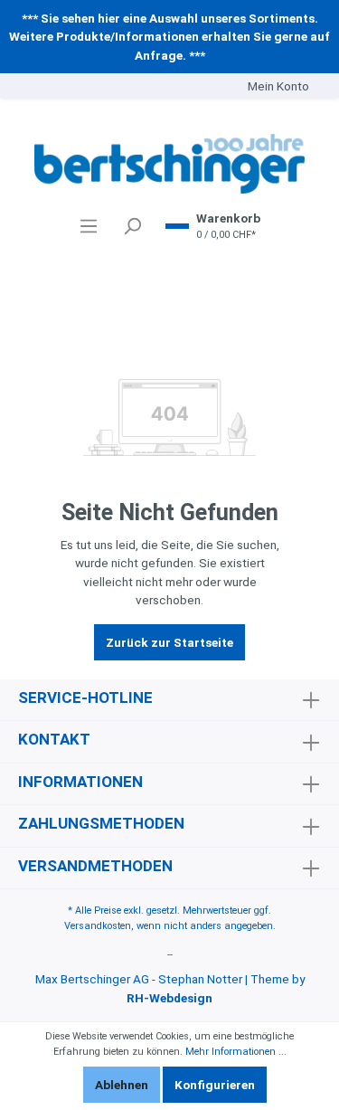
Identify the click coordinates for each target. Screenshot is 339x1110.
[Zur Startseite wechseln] (169, 164)
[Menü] (88, 226)
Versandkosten (97, 926)
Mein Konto (278, 86)
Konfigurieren (214, 1084)
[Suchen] (132, 226)
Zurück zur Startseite (169, 642)
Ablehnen (121, 1084)
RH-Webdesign (169, 998)
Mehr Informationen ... (236, 1052)
